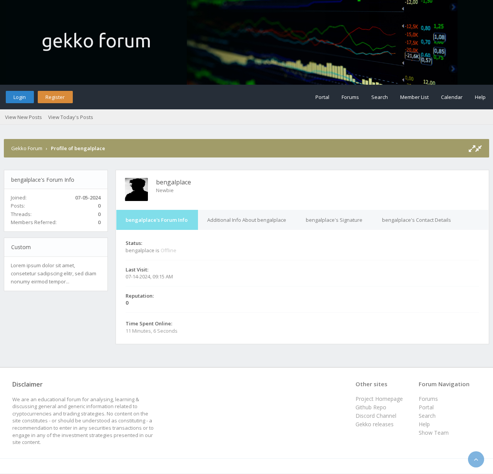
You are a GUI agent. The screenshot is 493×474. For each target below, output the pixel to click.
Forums (350, 97)
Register (55, 97)
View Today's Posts (70, 117)
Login (19, 97)
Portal (322, 97)
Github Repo (370, 407)
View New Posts (23, 117)
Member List (414, 97)
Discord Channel (375, 415)
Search (379, 97)
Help (480, 97)
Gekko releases (374, 424)
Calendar (452, 97)
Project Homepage (379, 398)
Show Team (434, 432)
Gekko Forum (26, 148)
